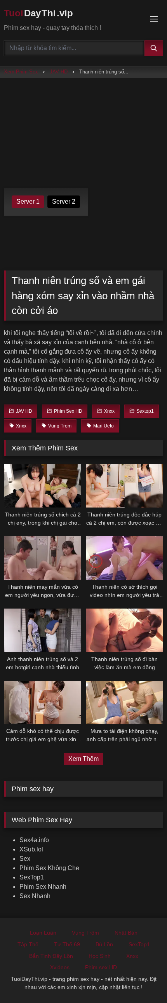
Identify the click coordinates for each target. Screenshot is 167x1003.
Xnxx (132, 956)
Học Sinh (100, 956)
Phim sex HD (101, 967)
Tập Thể (27, 944)
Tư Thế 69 (67, 944)
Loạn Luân (43, 933)
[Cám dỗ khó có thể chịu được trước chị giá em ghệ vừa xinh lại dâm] (42, 702)
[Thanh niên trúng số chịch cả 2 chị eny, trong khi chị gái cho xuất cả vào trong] (42, 486)
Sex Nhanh (34, 896)
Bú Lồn (104, 944)
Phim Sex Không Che (49, 868)
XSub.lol (31, 849)
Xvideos (60, 967)
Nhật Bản (126, 933)
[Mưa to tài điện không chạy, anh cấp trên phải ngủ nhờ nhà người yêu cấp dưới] (124, 702)
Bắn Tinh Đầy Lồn (51, 956)
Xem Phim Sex (21, 72)
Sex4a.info (34, 840)
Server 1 (28, 201)
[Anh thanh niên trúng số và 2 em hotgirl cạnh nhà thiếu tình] (42, 630)
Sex (24, 858)
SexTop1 (31, 877)
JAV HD (59, 72)
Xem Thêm (83, 758)
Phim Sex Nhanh (42, 886)
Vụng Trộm (85, 933)
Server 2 (63, 201)
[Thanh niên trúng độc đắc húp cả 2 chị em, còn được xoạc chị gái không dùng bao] (124, 486)
